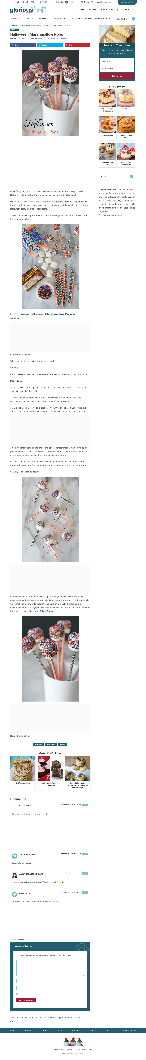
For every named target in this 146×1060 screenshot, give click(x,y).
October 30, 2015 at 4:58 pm (70, 804)
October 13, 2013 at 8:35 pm (70, 892)
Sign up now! (97, 2)
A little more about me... (110, 215)
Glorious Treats (28, 9)
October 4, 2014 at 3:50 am (71, 853)
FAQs (33, 2)
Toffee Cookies (23, 783)
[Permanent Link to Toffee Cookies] (22, 779)
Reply (85, 805)
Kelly (22, 806)
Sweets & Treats (46, 374)
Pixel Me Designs (77, 1053)
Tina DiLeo (24, 855)
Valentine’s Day (61, 201)
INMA (21, 893)
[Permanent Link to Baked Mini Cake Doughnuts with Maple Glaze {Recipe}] (77, 779)
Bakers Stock (46, 611)
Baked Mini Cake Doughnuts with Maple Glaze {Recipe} (78, 785)
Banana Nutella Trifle (108, 163)
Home (16, 2)
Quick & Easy (51, 744)
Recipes (14, 30)
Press (108, 1031)
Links (93, 1031)
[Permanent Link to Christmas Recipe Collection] (50, 779)
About (25, 2)
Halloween (38, 744)
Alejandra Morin (28, 874)
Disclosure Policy (61, 38)
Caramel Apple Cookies (126, 137)
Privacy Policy (128, 1031)
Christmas (79, 201)
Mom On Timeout (127, 3)
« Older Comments (17, 940)
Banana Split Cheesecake (126, 163)
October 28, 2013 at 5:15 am (71, 873)
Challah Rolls (107, 136)
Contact (42, 2)
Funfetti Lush (126, 109)
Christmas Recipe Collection (50, 784)
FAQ (60, 1031)
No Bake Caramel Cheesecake (108, 110)
